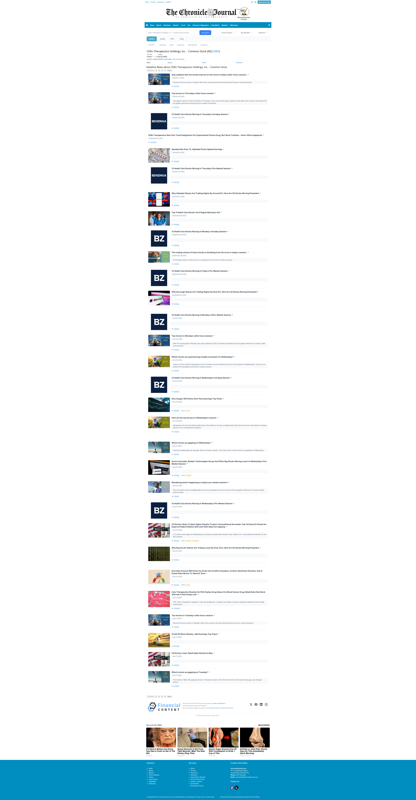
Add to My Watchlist (178, 59)
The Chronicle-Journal (163, 797)
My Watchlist (245, 33)
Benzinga (176, 128)
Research (239, 62)
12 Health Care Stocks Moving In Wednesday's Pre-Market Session (203, 503)
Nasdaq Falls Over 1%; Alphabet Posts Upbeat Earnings (198, 149)
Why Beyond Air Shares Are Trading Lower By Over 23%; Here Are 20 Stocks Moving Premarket (216, 548)
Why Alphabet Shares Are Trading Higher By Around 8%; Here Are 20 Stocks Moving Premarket (216, 193)
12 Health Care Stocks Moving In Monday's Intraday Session (200, 231)
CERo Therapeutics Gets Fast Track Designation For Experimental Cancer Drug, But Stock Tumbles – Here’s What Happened (206, 135)
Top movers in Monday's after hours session (193, 336)
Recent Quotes (227, 33)
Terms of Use (201, 797)
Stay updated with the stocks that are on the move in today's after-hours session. (210, 75)
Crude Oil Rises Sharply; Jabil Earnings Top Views (195, 634)
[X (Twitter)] (251, 707)
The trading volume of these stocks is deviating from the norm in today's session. (210, 252)
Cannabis (188, 475)
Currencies (180, 45)
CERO (215, 51)
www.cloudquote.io (219, 703)
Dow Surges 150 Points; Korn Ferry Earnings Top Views (198, 399)
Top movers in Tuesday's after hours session (193, 615)
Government (195, 540)
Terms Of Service (227, 708)
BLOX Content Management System (238, 797)
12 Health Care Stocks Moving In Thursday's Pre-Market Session (202, 168)
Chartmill (176, 86)
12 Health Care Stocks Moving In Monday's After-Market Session (202, 315)
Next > (169, 70)
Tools (182, 39)
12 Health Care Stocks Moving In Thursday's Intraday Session (201, 114)
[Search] (269, 25)
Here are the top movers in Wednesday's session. (195, 418)
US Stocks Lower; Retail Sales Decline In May (193, 653)
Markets (152, 39)
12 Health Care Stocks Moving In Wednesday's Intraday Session (202, 378)
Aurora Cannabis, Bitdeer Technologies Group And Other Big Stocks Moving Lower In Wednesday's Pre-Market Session (219, 462)
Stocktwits (153, 142)
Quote (170, 62)
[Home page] (208, 13)
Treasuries (204, 45)
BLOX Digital (255, 797)
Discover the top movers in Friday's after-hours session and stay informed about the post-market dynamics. (213, 82)
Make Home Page (264, 2)
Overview (163, 45)
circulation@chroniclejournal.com (247, 777)
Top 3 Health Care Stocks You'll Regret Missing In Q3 (197, 212)
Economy (188, 540)
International (192, 45)
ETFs (172, 39)
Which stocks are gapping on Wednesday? (192, 443)
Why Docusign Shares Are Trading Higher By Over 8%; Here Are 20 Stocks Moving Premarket (215, 292)
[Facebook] (256, 707)
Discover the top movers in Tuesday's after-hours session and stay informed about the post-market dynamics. (213, 623)
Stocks (162, 39)
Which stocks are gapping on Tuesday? (191, 672)
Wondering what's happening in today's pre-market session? (201, 482)
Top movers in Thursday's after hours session (194, 93)
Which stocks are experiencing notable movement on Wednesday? (203, 357)
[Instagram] (266, 707)
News (172, 45)
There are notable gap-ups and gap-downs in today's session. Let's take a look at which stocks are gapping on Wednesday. (218, 450)
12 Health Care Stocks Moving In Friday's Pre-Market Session (201, 271)
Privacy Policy (214, 708)
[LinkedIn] (261, 707)
